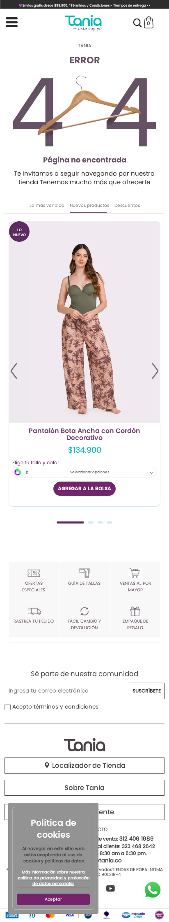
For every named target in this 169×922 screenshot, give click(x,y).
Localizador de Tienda (88, 765)
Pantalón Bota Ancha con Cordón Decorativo (84, 434)
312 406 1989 (136, 839)
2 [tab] (91, 522)
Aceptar (53, 899)
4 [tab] (109, 522)
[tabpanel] (84, 364)
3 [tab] (100, 522)
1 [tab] (70, 522)
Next (155, 371)
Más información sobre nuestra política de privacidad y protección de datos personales (53, 878)
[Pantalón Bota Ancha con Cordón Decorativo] (84, 322)
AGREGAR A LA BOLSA (84, 488)
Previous (14, 371)
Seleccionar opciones (90, 472)
